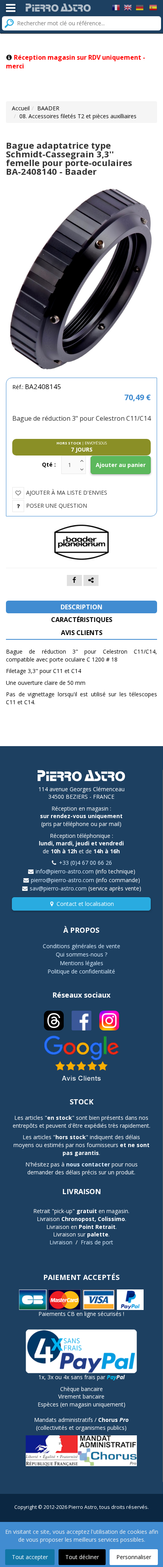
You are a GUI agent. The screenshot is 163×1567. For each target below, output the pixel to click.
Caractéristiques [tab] (81, 619)
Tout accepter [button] (30, 1557)
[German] (140, 7)
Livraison (60, 1242)
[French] (116, 7)
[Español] (153, 7)
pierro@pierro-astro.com (62, 880)
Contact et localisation (85, 903)
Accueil (21, 108)
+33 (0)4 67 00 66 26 (85, 862)
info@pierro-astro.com (65, 871)
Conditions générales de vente (81, 946)
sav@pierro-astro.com (58, 888)
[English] (128, 7)
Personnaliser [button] (133, 1557)
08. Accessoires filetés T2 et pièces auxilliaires (77, 116)
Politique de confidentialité (81, 971)
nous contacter (88, 1164)
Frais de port (97, 1242)
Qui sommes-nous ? (81, 954)
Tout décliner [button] (82, 1557)
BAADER (48, 108)
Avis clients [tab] (81, 632)
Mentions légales (81, 963)
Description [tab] (81, 607)
